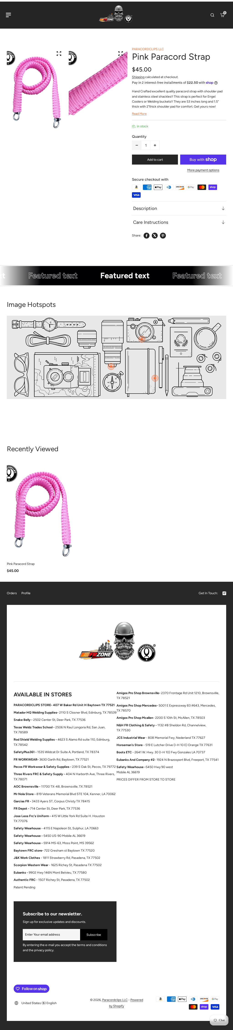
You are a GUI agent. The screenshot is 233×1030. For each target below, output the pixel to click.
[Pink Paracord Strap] (42, 509)
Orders (12, 593)
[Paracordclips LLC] (116, 644)
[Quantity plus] (155, 145)
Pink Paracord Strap (21, 564)
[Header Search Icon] (212, 15)
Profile (25, 593)
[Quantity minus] (136, 145)
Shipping (138, 77)
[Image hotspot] (141, 339)
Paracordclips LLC (115, 1000)
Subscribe (93, 935)
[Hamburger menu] (8, 15)
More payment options (203, 170)
